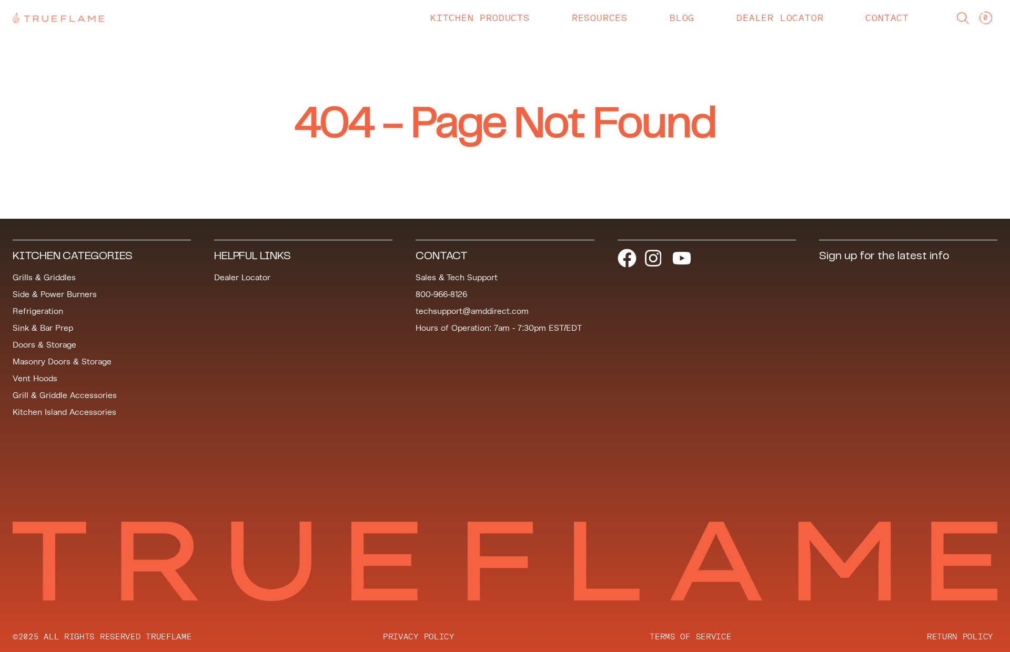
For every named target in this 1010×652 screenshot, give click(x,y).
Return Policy (960, 636)
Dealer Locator (242, 277)
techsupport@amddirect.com (472, 311)
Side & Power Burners (55, 294)
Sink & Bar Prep (43, 328)
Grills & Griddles (44, 277)
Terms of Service (690, 636)
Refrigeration (38, 311)
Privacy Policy (418, 636)
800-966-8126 (441, 294)
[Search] (962, 17)
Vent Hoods (35, 378)
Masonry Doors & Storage (62, 361)
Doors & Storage (44, 345)
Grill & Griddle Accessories (65, 395)
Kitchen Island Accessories (64, 412)
